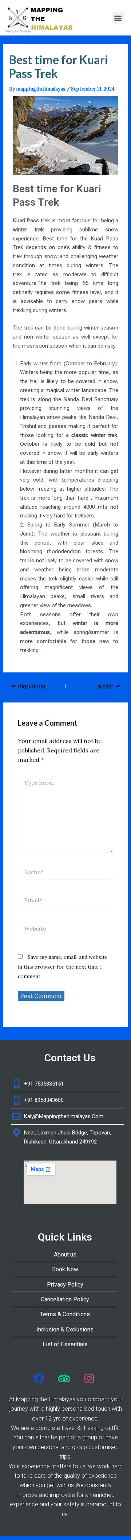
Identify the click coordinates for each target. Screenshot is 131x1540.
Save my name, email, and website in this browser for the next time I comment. (63, 966)
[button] (118, 18)
